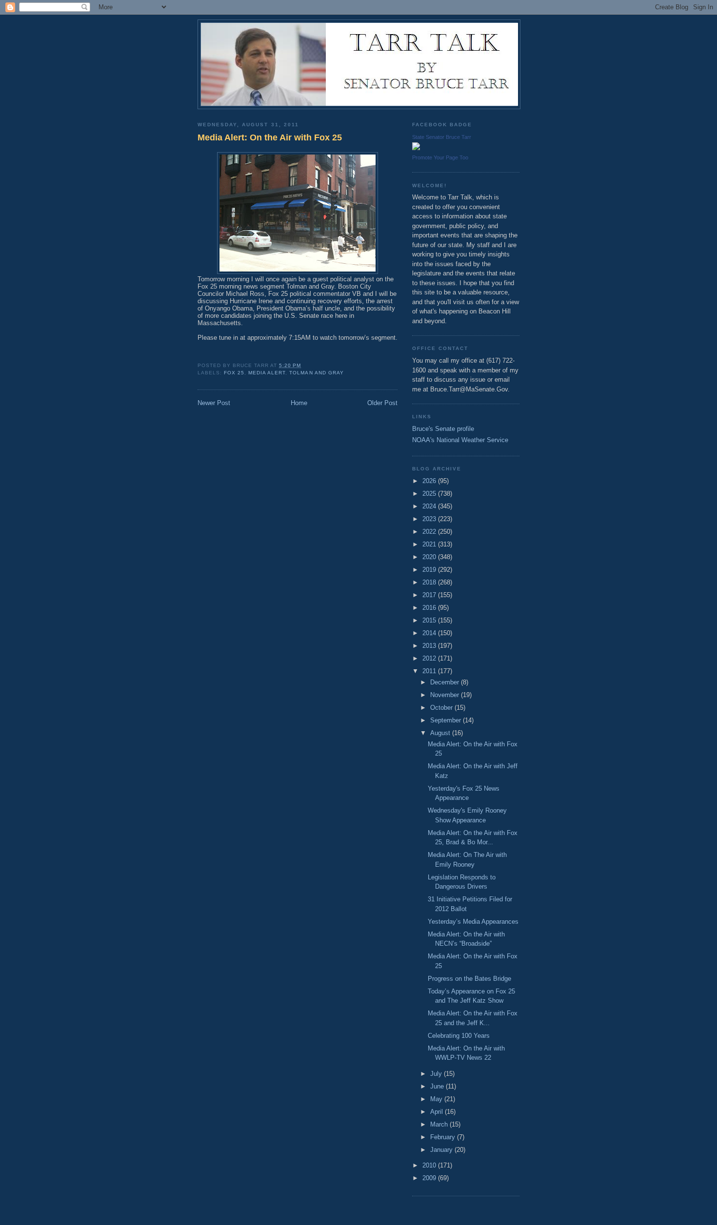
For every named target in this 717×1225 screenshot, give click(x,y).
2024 (430, 506)
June (438, 1086)
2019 (430, 569)
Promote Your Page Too (440, 157)
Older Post (382, 403)
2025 (430, 493)
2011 (430, 671)
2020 (430, 557)
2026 (430, 481)
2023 (430, 519)
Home (299, 403)
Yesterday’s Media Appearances (473, 921)
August (441, 733)
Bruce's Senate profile (443, 428)
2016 (430, 607)
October (442, 707)
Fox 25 (234, 372)
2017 (430, 595)
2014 (430, 633)
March (440, 1124)
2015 (430, 620)
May (437, 1099)
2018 (430, 582)
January (442, 1149)
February (443, 1137)
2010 (430, 1165)
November (445, 695)
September (446, 720)
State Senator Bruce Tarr (441, 137)
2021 (430, 544)
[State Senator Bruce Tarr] (416, 148)
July (437, 1073)
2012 (430, 658)
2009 (430, 1178)
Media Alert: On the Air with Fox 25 (270, 137)
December (445, 682)
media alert (266, 372)
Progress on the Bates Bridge (469, 978)
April (437, 1111)
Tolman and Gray (316, 372)
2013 (430, 645)
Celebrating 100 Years (459, 1035)
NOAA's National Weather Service (460, 440)
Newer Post (214, 403)
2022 (430, 531)
